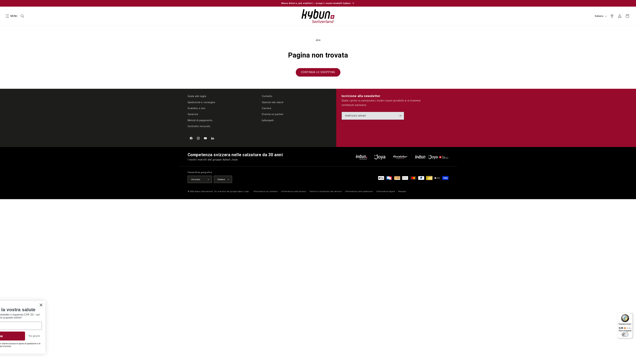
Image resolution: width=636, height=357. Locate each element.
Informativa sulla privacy (293, 191)
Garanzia (193, 114)
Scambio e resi (196, 108)
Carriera (266, 108)
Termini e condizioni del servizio (325, 191)
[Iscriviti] (400, 116)
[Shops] (612, 16)
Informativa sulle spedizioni (359, 191)
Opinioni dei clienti (272, 102)
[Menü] (631, 314)
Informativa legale (385, 191)
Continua (77, 338)
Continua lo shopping (318, 72)
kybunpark (268, 120)
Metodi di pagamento (200, 120)
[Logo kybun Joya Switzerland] (431, 157)
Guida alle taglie (197, 96)
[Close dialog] (123, 305)
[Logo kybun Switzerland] (361, 157)
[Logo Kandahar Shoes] (400, 157)
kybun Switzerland (204, 191)
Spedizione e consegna (201, 102)
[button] (7, 16)
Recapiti (402, 191)
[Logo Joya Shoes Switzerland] (379, 157)
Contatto (267, 96)
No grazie (116, 338)
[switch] (625, 335)
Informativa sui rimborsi (265, 191)
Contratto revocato (199, 126)
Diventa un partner (272, 114)
